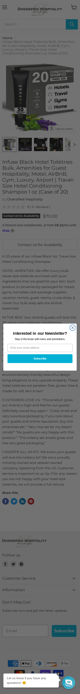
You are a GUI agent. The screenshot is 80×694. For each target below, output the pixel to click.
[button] (68, 682)
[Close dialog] (73, 328)
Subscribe (40, 358)
